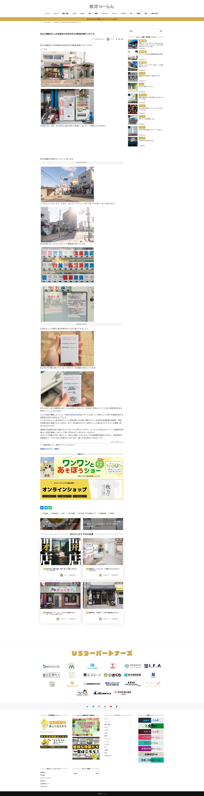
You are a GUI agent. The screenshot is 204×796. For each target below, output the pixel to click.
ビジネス (123, 13)
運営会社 (42, 781)
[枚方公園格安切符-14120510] (67, 224)
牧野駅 (42, 126)
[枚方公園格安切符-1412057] (67, 68)
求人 (131, 13)
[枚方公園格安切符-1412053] (67, 264)
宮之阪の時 (44, 368)
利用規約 (42, 775)
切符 (63, 513)
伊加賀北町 (54, 513)
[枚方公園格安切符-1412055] (67, 348)
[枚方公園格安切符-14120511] (67, 183)
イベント (114, 13)
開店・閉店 (65, 13)
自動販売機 (102, 513)
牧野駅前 (73, 414)
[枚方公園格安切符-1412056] (67, 388)
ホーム (47, 13)
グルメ (74, 13)
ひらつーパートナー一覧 (46, 732)
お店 (89, 13)
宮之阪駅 (59, 126)
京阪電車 (45, 513)
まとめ (82, 13)
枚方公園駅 (71, 513)
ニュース (56, 13)
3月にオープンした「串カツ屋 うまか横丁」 (85, 203)
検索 (161, 31)
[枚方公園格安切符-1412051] (67, 106)
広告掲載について (45, 783)
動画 (96, 13)
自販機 (111, 513)
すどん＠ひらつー (117, 442)
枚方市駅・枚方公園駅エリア (87, 513)
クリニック (105, 13)
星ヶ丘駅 (50, 126)
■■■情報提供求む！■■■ (49, 449)
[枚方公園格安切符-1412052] (67, 303)
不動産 (138, 13)
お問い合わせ (154, 13)
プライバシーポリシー (46, 778)
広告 (145, 13)
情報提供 (42, 772)
